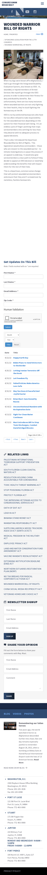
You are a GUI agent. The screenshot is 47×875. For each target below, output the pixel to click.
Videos (17, 713)
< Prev (15, 439)
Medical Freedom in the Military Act (21, 537)
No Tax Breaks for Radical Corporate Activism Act (18, 577)
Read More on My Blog (14, 768)
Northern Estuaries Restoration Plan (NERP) (22, 570)
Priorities (14, 34)
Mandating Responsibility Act (20, 523)
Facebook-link (12, 11)
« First (8, 439)
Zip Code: (8, 300)
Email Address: (11, 291)
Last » (31, 439)
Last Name (11, 619)
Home (6, 34)
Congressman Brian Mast (9, 3)
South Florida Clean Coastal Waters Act (20, 471)
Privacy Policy (12, 871)
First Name (11, 610)
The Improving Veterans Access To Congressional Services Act (22, 501)
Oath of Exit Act (13, 507)
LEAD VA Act (10, 512)
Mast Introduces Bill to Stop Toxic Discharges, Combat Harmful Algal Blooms (26, 425)
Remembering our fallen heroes (31, 724)
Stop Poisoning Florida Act (19, 490)
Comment (10, 678)
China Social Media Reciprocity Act (23, 589)
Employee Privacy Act (15, 543)
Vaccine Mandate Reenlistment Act (23, 556)
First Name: (9, 272)
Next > (23, 439)
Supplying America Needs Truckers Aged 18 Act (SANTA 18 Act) (23, 529)
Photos (29, 713)
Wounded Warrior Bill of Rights (18, 45)
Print (38, 34)
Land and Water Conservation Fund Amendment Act (23, 549)
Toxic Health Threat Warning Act (22, 484)
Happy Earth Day (20, 357)
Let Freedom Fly (20, 378)
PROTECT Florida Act (15, 495)
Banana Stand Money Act (17, 518)
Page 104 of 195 (34, 435)
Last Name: (9, 282)
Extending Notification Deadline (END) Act (22, 562)
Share (9, 696)
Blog (7, 713)
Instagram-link (35, 11)
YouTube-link (27, 11)
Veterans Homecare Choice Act (21, 594)
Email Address (12, 628)
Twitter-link (19, 11)
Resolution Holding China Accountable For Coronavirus (20, 478)
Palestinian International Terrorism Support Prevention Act (21, 462)
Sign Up (9, 636)
